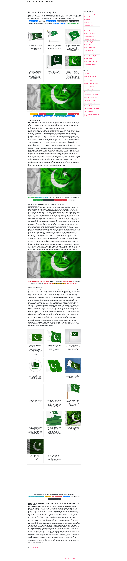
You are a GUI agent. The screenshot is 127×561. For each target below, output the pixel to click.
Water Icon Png (87, 16)
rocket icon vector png (54, 197)
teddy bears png (50, 114)
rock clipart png (71, 200)
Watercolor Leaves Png (89, 30)
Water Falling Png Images (90, 14)
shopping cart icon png (59, 283)
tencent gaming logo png (61, 114)
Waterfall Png (87, 19)
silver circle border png (33, 281)
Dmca (52, 558)
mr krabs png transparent (40, 494)
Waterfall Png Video (88, 25)
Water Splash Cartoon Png (90, 67)
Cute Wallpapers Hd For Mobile (91, 103)
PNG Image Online (88, 80)
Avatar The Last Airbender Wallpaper (90, 77)
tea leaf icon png (70, 116)
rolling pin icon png (37, 200)
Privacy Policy (65, 558)
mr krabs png (48, 496)
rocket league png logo (42, 197)
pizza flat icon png (33, 21)
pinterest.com (35, 547)
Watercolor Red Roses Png (90, 61)
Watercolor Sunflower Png (90, 64)
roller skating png (64, 197)
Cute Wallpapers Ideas (89, 100)
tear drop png (42, 114)
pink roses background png (59, 23)
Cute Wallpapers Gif (88, 111)
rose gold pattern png (74, 197)
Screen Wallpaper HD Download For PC (91, 114)
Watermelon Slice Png (89, 36)
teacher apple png (48, 116)
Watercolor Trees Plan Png (90, 39)
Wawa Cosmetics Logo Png (90, 53)
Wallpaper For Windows (89, 106)
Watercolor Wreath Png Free (90, 56)
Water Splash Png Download (90, 28)
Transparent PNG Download (40, 1)
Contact (58, 558)
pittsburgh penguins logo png (36, 23)
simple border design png (56, 281)
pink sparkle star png (74, 21)
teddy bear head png (38, 116)
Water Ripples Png (88, 50)
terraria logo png (34, 114)
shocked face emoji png (71, 283)
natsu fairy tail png (75, 496)
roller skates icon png (49, 200)
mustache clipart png (57, 496)
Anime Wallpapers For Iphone (91, 83)
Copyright (73, 558)
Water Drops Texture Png (90, 47)
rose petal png (32, 197)
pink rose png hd (48, 23)
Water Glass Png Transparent (91, 42)
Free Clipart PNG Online (89, 92)
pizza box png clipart (51, 21)
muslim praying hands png (54, 499)
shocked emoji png (44, 281)
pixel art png (42, 21)
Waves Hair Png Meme (89, 33)
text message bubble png (59, 116)
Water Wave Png (88, 58)
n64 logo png (66, 496)
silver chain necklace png (37, 283)
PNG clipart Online (88, 89)
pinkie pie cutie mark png (73, 23)
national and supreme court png (36, 496)
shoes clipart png (67, 281)
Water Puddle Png (88, 22)
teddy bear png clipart (73, 114)
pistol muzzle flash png (62, 21)
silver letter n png (48, 283)
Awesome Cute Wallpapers (90, 97)
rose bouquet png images (61, 200)
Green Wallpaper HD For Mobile (91, 94)
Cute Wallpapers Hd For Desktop (91, 108)
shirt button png (76, 281)
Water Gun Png (87, 44)
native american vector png (53, 494)
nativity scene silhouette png (67, 494)
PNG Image (87, 73)
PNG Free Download (89, 86)
